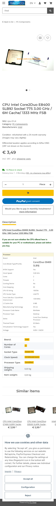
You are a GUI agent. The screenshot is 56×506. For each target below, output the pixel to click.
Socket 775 (29, 352)
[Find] (50, 11)
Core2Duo (29, 362)
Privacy (17, 471)
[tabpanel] (28, 58)
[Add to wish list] (48, 38)
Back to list (8, 22)
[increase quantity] (50, 184)
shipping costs (24, 158)
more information (28, 211)
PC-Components (20, 124)
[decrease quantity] (5, 184)
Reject (28, 495)
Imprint (8, 471)
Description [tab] (9, 222)
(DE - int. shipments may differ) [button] (38, 173)
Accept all (28, 479)
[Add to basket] (4, 30)
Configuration (28, 487)
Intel (27, 339)
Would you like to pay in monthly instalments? (28, 210)
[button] (39, 3)
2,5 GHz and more (32, 357)
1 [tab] (26, 90)
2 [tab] (29, 90)
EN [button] (31, 3)
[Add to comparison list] (40, 38)
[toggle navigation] (3, 2)
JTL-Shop (32, 502)
